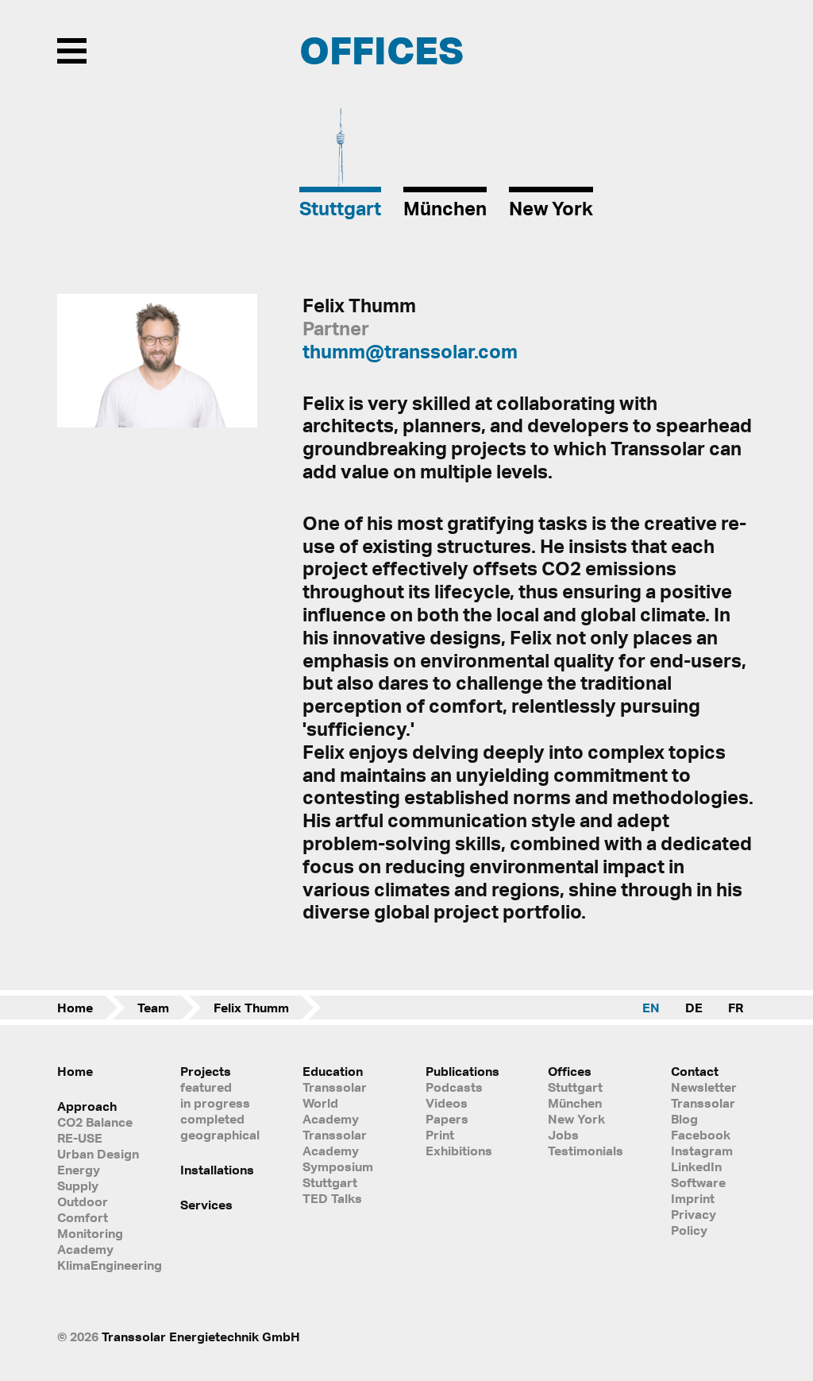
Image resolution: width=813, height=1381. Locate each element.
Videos (447, 1103)
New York (576, 1119)
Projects (205, 1071)
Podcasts (454, 1087)
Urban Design (98, 1154)
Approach (87, 1106)
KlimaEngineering (99, 1265)
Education (332, 1071)
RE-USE (79, 1138)
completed (212, 1119)
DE (694, 1007)
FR (735, 1007)
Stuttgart (575, 1087)
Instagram (702, 1151)
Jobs (563, 1135)
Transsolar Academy (334, 1143)
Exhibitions (459, 1151)
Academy (85, 1249)
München (575, 1103)
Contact (695, 1071)
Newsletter (704, 1087)
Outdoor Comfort (82, 1209)
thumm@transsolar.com (410, 351)
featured (206, 1087)
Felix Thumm (251, 1007)
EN (651, 1007)
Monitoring (90, 1233)
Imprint (693, 1198)
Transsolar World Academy (334, 1103)
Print (440, 1135)
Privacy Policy (693, 1222)
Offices (569, 1071)
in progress (215, 1103)
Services (206, 1205)
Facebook (700, 1135)
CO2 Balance (95, 1122)
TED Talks (332, 1198)
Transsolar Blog (703, 1111)
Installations (217, 1170)
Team (153, 1007)
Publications (462, 1071)
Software (698, 1182)
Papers (447, 1119)
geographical (220, 1135)
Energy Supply (78, 1177)
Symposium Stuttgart (337, 1174)
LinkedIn (696, 1166)
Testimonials (585, 1151)
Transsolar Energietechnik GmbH (201, 1336)
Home (75, 1007)
